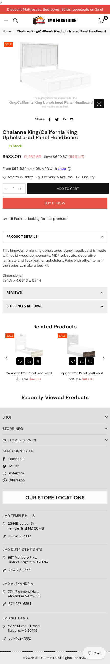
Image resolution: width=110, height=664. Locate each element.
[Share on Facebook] (49, 119)
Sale (8, 44)
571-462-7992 (20, 536)
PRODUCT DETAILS (22, 236)
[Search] (15, 20)
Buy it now (55, 203)
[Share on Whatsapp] (64, 119)
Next (103, 358)
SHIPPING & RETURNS (25, 306)
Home (7, 31)
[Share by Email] (72, 119)
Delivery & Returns (57, 177)
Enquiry (88, 177)
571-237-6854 (20, 603)
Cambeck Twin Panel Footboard (29, 373)
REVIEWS (14, 292)
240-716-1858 (19, 570)
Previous (6, 358)
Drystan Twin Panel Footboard (81, 373)
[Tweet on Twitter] (57, 119)
